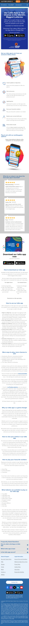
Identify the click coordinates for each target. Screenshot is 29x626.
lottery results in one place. (16, 127)
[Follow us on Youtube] (21, 587)
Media (2, 569)
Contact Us (14, 582)
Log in (22, 1)
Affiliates (3, 574)
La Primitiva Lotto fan (13, 387)
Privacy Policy (17, 564)
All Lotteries (4, 4)
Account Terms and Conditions (21, 559)
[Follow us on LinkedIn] (18, 587)
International (18, 4)
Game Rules (17, 569)
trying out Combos (22, 373)
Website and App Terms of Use (21, 561)
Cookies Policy (18, 567)
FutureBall (11, 4)
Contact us (3, 572)
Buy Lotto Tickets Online (6, 559)
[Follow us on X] (14, 587)
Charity (2, 567)
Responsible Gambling (19, 572)
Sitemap (2, 564)
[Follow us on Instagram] (11, 587)
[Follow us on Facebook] (7, 587)
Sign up (18, 1)
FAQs (2, 561)
